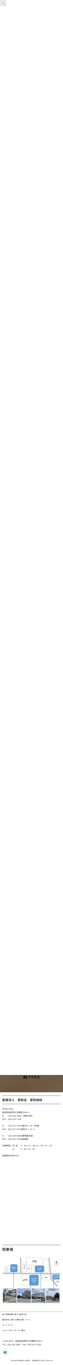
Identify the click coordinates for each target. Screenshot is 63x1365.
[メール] (5, 1352)
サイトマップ (7, 1325)
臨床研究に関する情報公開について (16, 1320)
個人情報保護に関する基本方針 (14, 1314)
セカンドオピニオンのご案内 (13, 1330)
